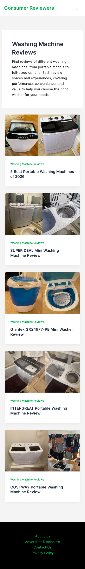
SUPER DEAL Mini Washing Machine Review (34, 253)
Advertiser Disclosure (42, 542)
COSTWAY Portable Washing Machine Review (36, 489)
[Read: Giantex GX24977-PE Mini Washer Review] (42, 293)
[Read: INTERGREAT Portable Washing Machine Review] (42, 371)
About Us (42, 536)
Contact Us (42, 547)
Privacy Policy (43, 553)
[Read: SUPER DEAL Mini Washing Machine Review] (42, 214)
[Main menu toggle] (76, 8)
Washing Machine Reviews (27, 164)
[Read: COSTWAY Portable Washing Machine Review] (42, 450)
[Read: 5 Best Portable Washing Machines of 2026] (42, 135)
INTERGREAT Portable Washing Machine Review (38, 410)
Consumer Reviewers (29, 8)
